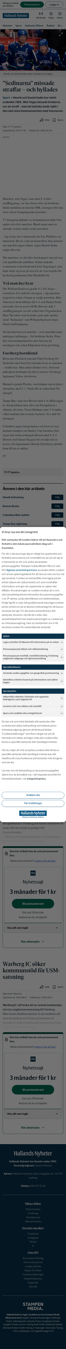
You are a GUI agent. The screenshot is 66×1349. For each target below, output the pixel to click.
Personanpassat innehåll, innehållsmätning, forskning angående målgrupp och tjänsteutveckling (30, 657)
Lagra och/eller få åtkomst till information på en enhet (31, 642)
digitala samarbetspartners (21, 570)
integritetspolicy (36, 778)
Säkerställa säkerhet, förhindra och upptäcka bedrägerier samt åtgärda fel (26, 698)
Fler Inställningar (33, 803)
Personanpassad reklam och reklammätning (25, 649)
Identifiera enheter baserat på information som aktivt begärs (30, 681)
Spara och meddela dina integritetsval (22, 713)
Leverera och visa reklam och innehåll (22, 706)
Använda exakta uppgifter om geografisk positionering (31, 673)
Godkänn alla (33, 795)
